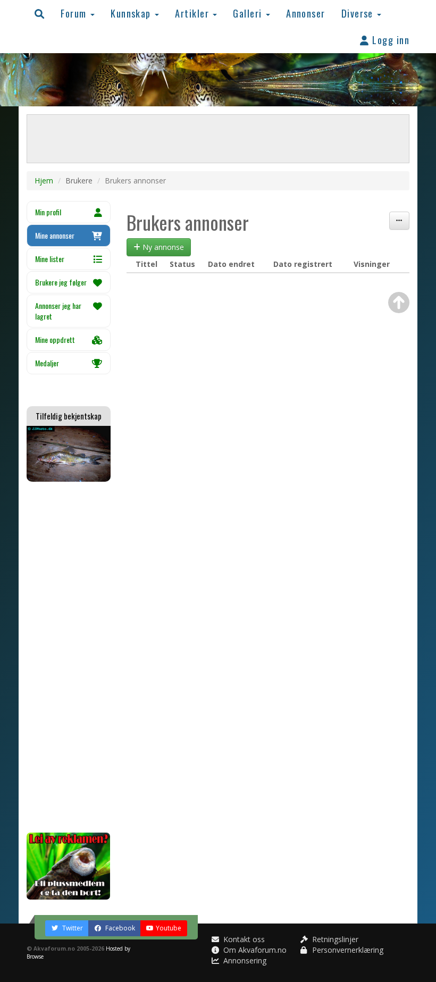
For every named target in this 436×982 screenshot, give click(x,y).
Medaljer (47, 362)
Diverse (358, 13)
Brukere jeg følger (61, 282)
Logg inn (389, 39)
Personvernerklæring (346, 950)
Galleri (249, 13)
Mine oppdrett (55, 339)
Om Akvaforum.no (254, 950)
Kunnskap (132, 13)
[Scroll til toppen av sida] (398, 302)
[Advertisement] (69, 657)
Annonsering (243, 960)
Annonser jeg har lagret (58, 311)
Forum (75, 13)
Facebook (119, 928)
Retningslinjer (334, 939)
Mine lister (49, 258)
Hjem (44, 180)
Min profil (48, 211)
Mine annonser (54, 235)
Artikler (193, 13)
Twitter (72, 928)
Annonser (305, 13)
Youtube (168, 928)
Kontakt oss (243, 939)
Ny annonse (162, 247)
